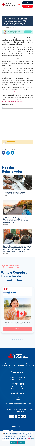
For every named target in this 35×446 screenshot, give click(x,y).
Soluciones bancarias (18, 403)
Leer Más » (5, 195)
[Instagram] (10, 416)
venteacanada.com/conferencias (12, 101)
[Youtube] (24, 416)
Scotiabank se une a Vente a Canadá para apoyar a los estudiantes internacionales (17, 323)
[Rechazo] (32, 438)
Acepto (13, 442)
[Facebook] (13, 416)
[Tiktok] (22, 416)
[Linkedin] (19, 416)
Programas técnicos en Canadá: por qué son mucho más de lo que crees (17, 193)
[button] (19, 4)
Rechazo (21, 442)
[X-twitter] (16, 416)
